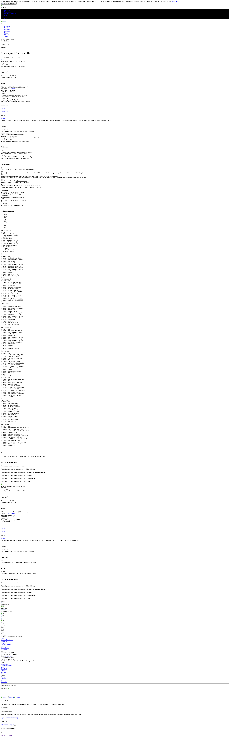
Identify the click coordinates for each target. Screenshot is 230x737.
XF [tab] (5, 221)
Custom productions (6, 665)
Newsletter (4, 682)
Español (17, 697)
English (11, 697)
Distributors (4, 649)
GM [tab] (5, 214)
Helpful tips (4, 672)
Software (3, 670)
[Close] (15, 725)
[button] (5, 16)
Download (4, 669)
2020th (3, 118)
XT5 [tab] (5, 224)
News (2, 674)
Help (2, 667)
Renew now (4, 707)
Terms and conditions (7, 640)
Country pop (4, 111)
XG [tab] (5, 219)
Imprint (3, 638)
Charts (6, 36)
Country (3, 108)
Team (2, 646)
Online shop (4, 664)
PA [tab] (5, 226)
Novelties (7, 28)
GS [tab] (5, 218)
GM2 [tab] (5, 216)
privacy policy (175, 1)
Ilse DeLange (11, 88)
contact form (8, 656)
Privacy (3, 643)
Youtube (3, 677)
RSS (2, 680)
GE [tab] (5, 227)
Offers (6, 33)
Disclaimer (4, 641)
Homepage (15, 718)
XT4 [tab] (5, 222)
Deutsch (4, 697)
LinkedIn (3, 678)
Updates (6, 34)
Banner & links (5, 648)
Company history (6, 644)
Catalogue (7, 29)
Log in (2, 718)
